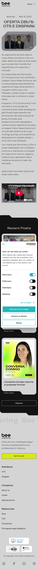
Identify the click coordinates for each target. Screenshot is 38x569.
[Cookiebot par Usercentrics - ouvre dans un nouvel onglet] (27, 244)
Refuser (19, 323)
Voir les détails (25, 302)
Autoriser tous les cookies (19, 309)
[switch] (33, 281)
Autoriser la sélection (19, 316)
